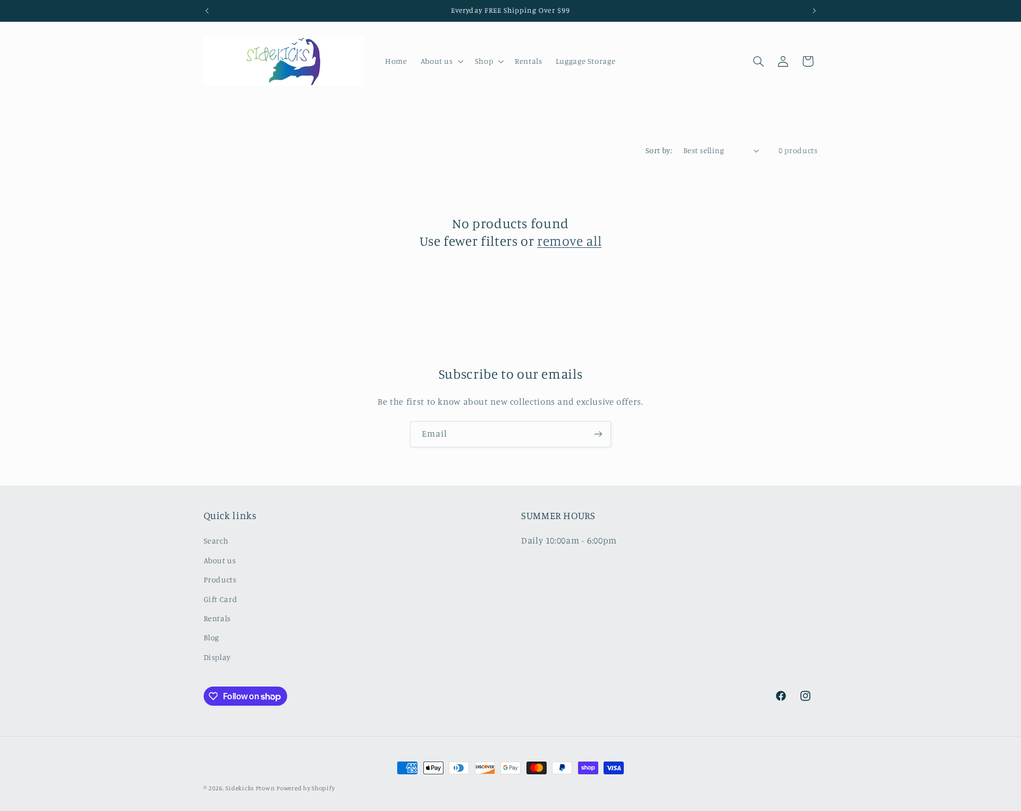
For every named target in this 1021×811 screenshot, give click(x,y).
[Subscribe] (598, 434)
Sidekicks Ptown (249, 788)
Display (217, 657)
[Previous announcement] (207, 10)
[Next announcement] (814, 10)
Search (216, 540)
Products (220, 579)
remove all (569, 240)
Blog (212, 637)
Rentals (217, 618)
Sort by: (659, 150)
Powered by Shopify (305, 788)
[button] (441, 61)
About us (220, 560)
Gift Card (221, 599)
